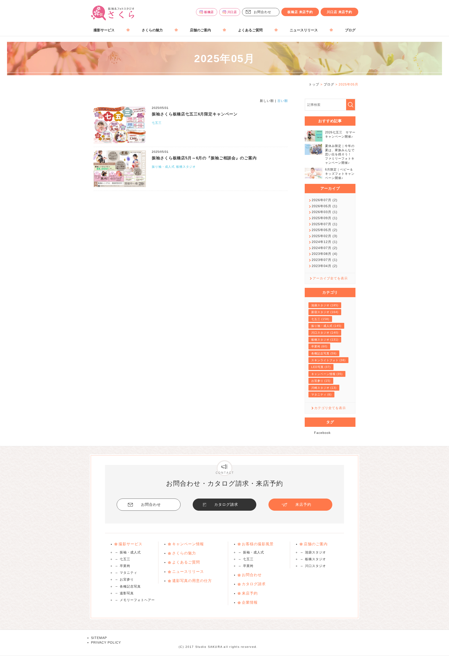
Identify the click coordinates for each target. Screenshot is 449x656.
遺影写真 (127, 593)
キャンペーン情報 (188, 544)
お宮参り (127, 579)
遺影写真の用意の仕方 (192, 581)
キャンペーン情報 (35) (327, 374)
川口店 (232, 12)
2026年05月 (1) (324, 206)
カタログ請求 (226, 504)
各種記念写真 (130, 586)
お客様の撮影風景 (258, 544)
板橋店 (209, 12)
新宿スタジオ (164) (324, 312)
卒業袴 (125, 566)
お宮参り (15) (320, 380)
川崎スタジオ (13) (324, 387)
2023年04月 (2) (324, 266)
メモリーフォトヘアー (137, 600)
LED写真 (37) (321, 367)
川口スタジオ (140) (324, 332)
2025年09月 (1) (324, 218)
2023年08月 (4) (324, 254)
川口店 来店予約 (339, 12)
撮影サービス (104, 30)
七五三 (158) (320, 319)
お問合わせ (262, 12)
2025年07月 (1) (324, 224)
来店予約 (303, 504)
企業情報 (250, 602)
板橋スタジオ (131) (324, 339)
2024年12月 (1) (324, 242)
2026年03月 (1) (324, 212)
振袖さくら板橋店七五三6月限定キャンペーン (195, 114)
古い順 (282, 101)
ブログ (350, 30)
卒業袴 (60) (319, 346)
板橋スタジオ (186, 166)
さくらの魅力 (152, 30)
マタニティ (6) (321, 394)
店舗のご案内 (200, 30)
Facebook (322, 433)
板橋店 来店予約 (300, 12)
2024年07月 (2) (324, 248)
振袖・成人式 (130, 552)
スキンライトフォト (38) (328, 360)
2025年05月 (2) (324, 230)
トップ (314, 84)
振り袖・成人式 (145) (326, 326)
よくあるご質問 (250, 30)
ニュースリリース (304, 30)
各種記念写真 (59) (324, 353)
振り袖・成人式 (163, 166)
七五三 (157, 123)
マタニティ (128, 572)
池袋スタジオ (315, 552)
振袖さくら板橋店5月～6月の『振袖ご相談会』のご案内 (204, 158)
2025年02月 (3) (324, 236)
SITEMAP (99, 638)
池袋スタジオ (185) (324, 305)
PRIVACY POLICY (106, 642)
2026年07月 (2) (324, 200)
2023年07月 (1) (324, 260)
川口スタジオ (315, 566)
